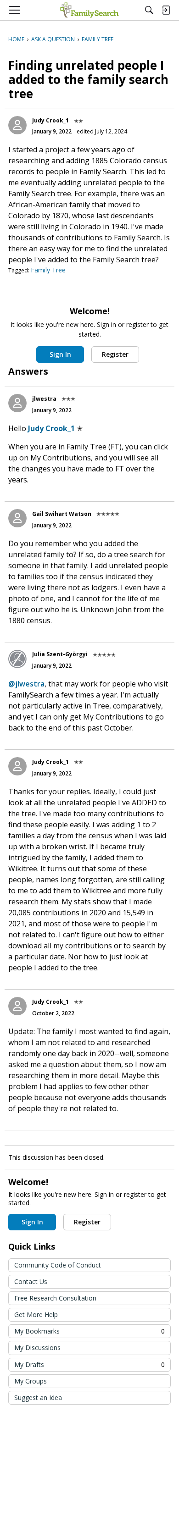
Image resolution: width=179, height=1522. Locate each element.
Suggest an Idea (38, 1397)
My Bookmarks (89, 1331)
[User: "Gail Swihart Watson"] (17, 518)
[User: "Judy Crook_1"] (17, 125)
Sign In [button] (60, 354)
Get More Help (36, 1314)
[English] (89, 10)
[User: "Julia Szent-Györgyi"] (17, 659)
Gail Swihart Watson (61, 514)
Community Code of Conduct (57, 1265)
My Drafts (89, 1364)
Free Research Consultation (55, 1298)
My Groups (30, 1381)
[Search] (149, 10)
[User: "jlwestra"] (17, 403)
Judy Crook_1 (50, 120)
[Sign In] (165, 10)
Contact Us (30, 1281)
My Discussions (37, 1347)
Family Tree (48, 270)
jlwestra (44, 399)
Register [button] (115, 354)
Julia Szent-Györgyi (60, 654)
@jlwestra (26, 684)
